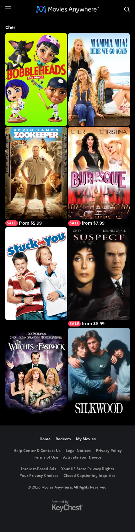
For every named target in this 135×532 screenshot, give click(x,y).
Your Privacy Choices (39, 475)
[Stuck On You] (36, 273)
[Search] (127, 9)
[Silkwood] (99, 374)
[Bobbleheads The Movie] (36, 79)
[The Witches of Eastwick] (36, 374)
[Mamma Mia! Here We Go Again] (99, 79)
